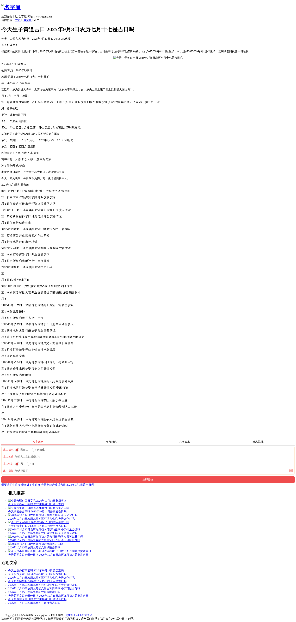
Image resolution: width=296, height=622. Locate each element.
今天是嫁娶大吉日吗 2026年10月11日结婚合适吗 (37, 599)
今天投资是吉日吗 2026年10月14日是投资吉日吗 (37, 574)
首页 (18, 20)
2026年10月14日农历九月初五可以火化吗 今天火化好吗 (41, 577)
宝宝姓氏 (8, 456)
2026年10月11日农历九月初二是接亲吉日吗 (34, 602)
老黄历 (27, 20)
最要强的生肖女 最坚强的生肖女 (20, 484)
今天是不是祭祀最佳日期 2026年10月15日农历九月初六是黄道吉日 (48, 595)
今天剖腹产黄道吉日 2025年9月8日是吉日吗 (67, 484)
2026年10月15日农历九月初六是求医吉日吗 (34, 592)
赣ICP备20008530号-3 (79, 615)
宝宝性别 (8, 463)
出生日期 (8, 470)
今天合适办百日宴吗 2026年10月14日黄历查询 (36, 570)
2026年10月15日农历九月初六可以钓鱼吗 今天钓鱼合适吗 (42, 584)
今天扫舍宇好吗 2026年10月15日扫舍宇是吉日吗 (37, 581)
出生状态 (8, 449)
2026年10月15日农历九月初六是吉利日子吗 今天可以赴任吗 (44, 588)
